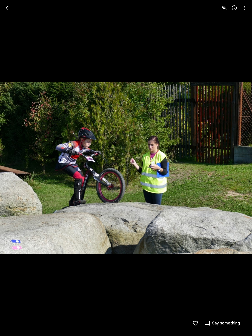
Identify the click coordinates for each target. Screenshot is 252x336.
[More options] (244, 8)
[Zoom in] (224, 8)
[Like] (195, 323)
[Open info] (234, 8)
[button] (14, 168)
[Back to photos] (8, 8)
